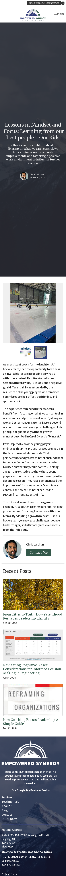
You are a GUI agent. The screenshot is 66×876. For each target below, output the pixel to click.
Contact (7, 814)
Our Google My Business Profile (31, 790)
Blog (5, 810)
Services (7, 797)
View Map (7, 846)
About (6, 806)
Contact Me (38, 552)
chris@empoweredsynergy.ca (44, 3)
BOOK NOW (9, 819)
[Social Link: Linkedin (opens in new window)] (62, 3)
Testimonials (10, 801)
